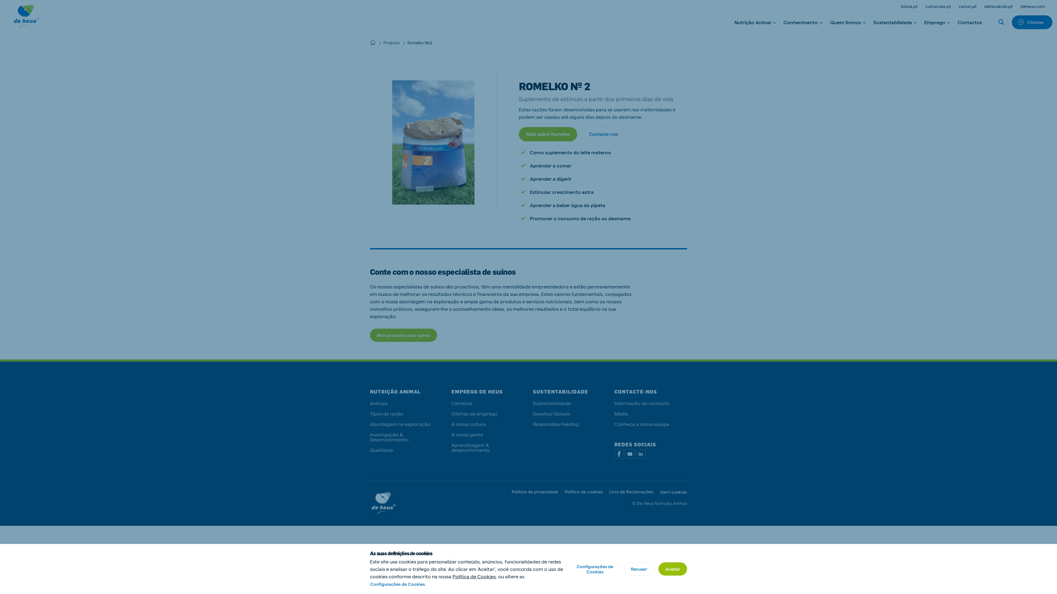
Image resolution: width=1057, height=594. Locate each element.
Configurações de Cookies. (398, 584)
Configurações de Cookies (595, 569)
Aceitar (672, 568)
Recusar (639, 568)
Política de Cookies (474, 576)
